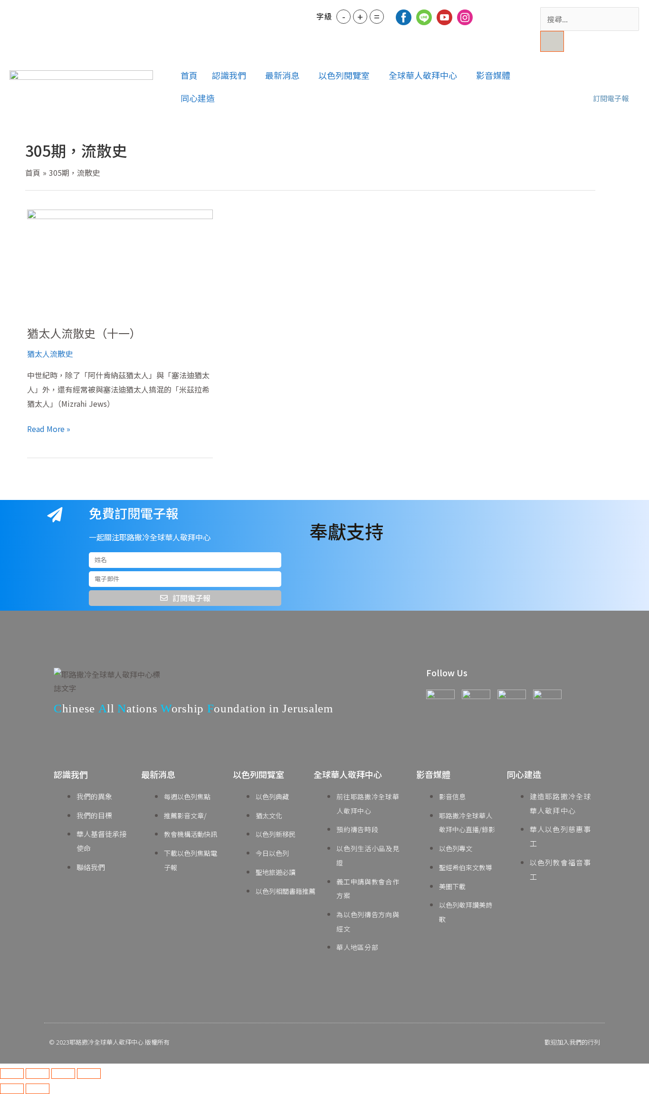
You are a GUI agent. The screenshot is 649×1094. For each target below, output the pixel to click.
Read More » (48, 428)
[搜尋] (552, 41)
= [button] (377, 16)
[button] (231, 75)
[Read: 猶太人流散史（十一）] (120, 260)
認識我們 (229, 75)
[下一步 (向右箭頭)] (37, 1089)
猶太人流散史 (50, 353)
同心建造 (198, 98)
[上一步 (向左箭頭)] (12, 1089)
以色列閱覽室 (344, 75)
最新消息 (282, 75)
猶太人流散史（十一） (84, 333)
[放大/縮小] (12, 1073)
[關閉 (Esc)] (89, 1073)
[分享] (63, 1073)
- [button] (343, 16)
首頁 (189, 75)
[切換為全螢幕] (37, 1073)
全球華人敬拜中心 (423, 75)
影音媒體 (493, 75)
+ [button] (360, 16)
